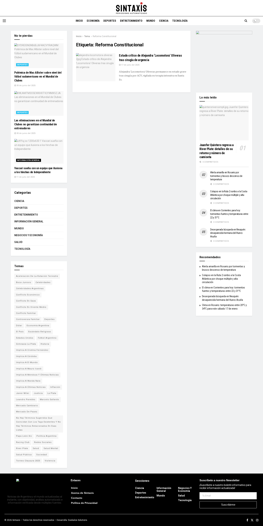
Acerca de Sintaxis (82, 492)
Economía (93, 20)
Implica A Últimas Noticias (31, 387)
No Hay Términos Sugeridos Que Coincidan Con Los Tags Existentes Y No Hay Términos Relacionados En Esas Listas (38, 424)
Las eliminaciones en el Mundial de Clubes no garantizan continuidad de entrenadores (35, 124)
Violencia (50, 461)
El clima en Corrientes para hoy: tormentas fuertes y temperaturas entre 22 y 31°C (229, 214)
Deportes (109, 20)
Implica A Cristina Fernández (32, 350)
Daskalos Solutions (77, 520)
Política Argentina (46, 436)
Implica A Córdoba (26, 356)
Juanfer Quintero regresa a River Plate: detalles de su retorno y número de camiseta (216, 151)
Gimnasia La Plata (26, 344)
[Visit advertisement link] (224, 59)
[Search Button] (246, 20)
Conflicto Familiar (26, 313)
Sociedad (41, 454)
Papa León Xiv (24, 436)
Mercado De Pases (26, 412)
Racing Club (23, 442)
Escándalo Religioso (39, 331)
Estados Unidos (24, 338)
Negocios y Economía (28, 235)
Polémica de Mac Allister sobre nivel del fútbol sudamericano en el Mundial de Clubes (37, 76)
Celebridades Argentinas (30, 288)
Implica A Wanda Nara (28, 381)
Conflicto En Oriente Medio (31, 307)
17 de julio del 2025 (130, 65)
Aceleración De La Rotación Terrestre (37, 276)
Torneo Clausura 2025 (28, 461)
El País (20, 331)
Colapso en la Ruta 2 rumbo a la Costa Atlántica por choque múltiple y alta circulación (228, 195)
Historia (45, 344)
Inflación (55, 387)
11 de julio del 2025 (25, 177)
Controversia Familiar (28, 319)
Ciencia (163, 20)
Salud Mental (51, 448)
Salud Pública (24, 454)
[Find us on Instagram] (257, 520)
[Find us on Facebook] (247, 520)
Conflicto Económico (28, 295)
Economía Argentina (38, 325)
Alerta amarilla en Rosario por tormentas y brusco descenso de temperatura (226, 176)
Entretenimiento (131, 20)
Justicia (38, 393)
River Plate (22, 448)
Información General (28, 160)
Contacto (76, 497)
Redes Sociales (43, 442)
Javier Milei (22, 393)
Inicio (79, 20)
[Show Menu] (4, 21)
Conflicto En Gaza (26, 301)
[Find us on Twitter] (252, 520)
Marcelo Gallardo (49, 399)
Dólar (19, 325)
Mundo (150, 20)
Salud (18, 242)
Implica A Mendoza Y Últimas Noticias (37, 375)
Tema (87, 36)
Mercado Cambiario (27, 405)
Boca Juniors (23, 282)
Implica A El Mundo (27, 362)
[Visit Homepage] (131, 8)
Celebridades (43, 282)
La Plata (51, 393)
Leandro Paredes (25, 399)
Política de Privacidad (84, 502)
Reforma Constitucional (104, 36)
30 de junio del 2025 (25, 85)
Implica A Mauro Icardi (29, 369)
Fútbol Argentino (47, 338)
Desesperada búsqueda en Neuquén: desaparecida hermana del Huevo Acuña (228, 233)
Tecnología (179, 20)
